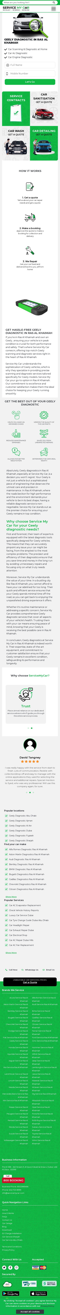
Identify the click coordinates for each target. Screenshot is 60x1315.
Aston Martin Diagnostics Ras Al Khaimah (29, 854)
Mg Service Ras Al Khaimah (44, 1094)
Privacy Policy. (47, 1306)
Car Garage (7, 1223)
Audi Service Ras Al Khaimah (45, 1004)
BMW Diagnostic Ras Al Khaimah (25, 869)
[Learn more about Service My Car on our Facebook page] (10, 1268)
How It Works (8, 1213)
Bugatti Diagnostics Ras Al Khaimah (26, 874)
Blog (4, 1227)
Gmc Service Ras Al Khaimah (45, 1041)
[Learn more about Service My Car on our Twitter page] (4, 1268)
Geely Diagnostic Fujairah (21, 835)
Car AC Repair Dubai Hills (21, 940)
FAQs (4, 1217)
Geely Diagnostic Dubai (20, 830)
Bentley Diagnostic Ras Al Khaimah (26, 864)
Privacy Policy (8, 1250)
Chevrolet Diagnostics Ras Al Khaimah (27, 884)
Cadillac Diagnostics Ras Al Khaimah (26, 879)
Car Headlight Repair (19, 925)
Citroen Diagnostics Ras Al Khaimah (26, 889)
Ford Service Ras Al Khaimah (45, 1038)
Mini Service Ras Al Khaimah (15, 1100)
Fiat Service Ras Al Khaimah (15, 1038)
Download (7, 1230)
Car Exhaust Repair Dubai (21, 930)
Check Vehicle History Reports (24, 910)
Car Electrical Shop (18, 935)
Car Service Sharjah (11, 1237)
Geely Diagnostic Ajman (21, 820)
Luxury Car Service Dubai (21, 915)
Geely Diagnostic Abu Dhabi (22, 816)
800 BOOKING (13, 1180)
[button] (28, 728)
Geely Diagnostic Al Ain (20, 825)
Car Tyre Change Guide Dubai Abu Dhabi (29, 920)
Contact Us (7, 1220)
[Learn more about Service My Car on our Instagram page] (16, 1268)
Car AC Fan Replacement (21, 945)
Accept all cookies (30, 1311)
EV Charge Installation (12, 1233)
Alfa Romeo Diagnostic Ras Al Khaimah (28, 849)
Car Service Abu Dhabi (12, 1240)
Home (5, 1210)
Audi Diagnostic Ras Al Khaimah (24, 859)
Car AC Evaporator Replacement (25, 905)
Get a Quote (30, 982)
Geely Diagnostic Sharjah (21, 840)
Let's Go (30, 82)
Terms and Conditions (11, 1247)
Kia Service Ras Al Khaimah (16, 1067)
